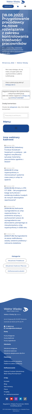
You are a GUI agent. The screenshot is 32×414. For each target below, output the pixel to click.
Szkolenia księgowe (10, 348)
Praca (6, 389)
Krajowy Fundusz (10, 371)
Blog (13, 48)
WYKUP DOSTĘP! (17, 98)
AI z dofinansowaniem (11, 394)
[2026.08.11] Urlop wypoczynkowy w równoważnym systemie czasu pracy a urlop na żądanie (14, 175)
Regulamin (6, 404)
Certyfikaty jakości (16, 406)
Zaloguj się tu (10, 85)
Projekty (6, 392)
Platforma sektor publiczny (13, 363)
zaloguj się (26, 96)
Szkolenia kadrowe (10, 351)
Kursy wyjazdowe (10, 340)
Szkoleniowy (20, 371)
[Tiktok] (25, 398)
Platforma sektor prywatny (13, 361)
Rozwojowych (16, 373)
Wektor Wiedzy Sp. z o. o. (12, 314)
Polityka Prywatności (17, 404)
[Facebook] (7, 398)
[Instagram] (16, 398)
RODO (27, 404)
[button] (25, 6)
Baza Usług (8, 373)
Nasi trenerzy (8, 386)
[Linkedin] (20, 398)
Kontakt (6, 381)
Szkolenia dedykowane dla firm (14, 353)
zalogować (13, 107)
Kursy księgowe (9, 336)
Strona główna (6, 48)
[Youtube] (11, 398)
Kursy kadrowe (9, 338)
